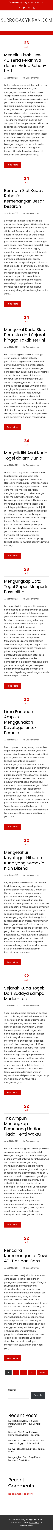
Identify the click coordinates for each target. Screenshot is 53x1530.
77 (32, 1372)
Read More (12, 164)
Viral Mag (34, 1522)
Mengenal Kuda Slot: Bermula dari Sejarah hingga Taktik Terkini (25, 335)
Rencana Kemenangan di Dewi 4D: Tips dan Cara (25, 1255)
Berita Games (32, 77)
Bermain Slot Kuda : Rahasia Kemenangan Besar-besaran (25, 198)
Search (12, 1390)
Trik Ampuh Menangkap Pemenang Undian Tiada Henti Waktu (23, 1126)
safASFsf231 (12, 77)
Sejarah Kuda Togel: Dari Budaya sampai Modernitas (25, 993)
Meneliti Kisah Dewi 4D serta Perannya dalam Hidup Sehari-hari (25, 63)
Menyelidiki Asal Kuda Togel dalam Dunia (25, 455)
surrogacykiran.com (26, 20)
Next (42, 1372)
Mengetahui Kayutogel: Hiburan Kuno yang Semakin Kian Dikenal (24, 860)
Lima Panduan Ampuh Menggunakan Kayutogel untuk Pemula (20, 722)
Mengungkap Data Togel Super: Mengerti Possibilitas (25, 586)
